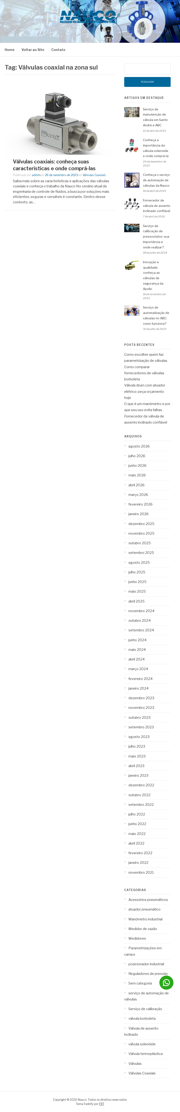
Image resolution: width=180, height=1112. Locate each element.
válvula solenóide (142, 1044)
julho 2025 (136, 572)
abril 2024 (136, 659)
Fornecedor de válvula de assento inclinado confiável (156, 205)
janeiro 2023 (138, 775)
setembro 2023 (141, 727)
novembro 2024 (141, 611)
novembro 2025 (141, 533)
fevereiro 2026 (140, 504)
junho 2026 (137, 465)
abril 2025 (136, 601)
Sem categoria (140, 983)
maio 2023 (137, 756)
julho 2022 (136, 814)
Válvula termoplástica (145, 1054)
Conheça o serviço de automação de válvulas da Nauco (156, 180)
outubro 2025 (139, 543)
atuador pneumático (144, 909)
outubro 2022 (139, 795)
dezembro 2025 (141, 524)
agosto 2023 (139, 737)
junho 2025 (137, 582)
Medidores (137, 938)
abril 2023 (136, 766)
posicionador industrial (146, 964)
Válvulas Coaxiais (94, 175)
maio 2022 (137, 834)
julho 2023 (136, 746)
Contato (58, 50)
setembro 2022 (141, 805)
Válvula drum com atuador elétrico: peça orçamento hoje (144, 391)
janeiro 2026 (138, 514)
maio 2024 (137, 650)
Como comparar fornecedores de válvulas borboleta (144, 373)
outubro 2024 (139, 620)
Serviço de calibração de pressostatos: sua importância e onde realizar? (156, 236)
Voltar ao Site (33, 50)
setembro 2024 (141, 630)
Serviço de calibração (145, 1009)
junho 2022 (137, 824)
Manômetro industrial (145, 919)
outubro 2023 (139, 717)
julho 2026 (136, 456)
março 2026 (138, 495)
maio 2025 (137, 591)
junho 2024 (137, 640)
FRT (101, 1104)
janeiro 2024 (138, 688)
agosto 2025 (139, 562)
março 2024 (138, 669)
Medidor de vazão (142, 929)
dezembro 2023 (141, 698)
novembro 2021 (141, 872)
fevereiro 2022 (140, 853)
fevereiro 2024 (140, 679)
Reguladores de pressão (148, 974)
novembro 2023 (141, 708)
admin (36, 175)
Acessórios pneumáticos (148, 900)
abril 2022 (136, 843)
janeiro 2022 (138, 863)
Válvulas (135, 1064)
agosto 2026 (139, 446)
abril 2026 (136, 485)
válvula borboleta (142, 1018)
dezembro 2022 (141, 785)
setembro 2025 (141, 553)
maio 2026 (137, 475)
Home (10, 50)
